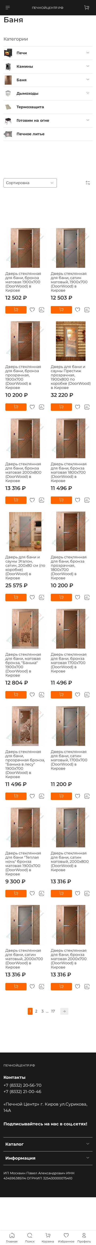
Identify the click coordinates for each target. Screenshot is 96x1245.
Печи (22, 53)
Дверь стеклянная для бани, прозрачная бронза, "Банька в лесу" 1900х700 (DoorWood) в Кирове (25, 764)
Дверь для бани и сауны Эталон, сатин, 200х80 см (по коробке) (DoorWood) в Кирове (25, 567)
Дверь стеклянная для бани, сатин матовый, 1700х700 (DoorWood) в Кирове (69, 760)
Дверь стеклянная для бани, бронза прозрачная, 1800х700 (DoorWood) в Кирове (69, 567)
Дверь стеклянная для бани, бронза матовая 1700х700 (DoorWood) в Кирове (69, 662)
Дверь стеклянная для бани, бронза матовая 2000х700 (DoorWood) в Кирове (69, 958)
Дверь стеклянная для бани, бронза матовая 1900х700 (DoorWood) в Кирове (23, 282)
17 (53, 1011)
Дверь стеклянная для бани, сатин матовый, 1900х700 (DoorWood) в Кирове (69, 282)
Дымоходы (27, 93)
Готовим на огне (33, 120)
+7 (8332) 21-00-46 (22, 1091)
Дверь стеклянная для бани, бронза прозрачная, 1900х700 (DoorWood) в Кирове (23, 377)
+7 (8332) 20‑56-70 (22, 1085)
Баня (22, 80)
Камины (25, 66)
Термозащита (30, 107)
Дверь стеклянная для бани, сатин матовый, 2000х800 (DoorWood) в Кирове (70, 861)
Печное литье (31, 134)
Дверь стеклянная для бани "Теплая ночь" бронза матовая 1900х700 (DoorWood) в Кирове (23, 863)
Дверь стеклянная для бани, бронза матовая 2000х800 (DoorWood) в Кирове (23, 472)
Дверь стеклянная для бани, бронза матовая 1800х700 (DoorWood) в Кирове (69, 472)
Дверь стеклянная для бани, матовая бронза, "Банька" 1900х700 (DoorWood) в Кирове (23, 665)
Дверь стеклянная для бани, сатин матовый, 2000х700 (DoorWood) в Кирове (24, 958)
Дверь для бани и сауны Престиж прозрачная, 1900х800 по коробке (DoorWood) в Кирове (71, 377)
